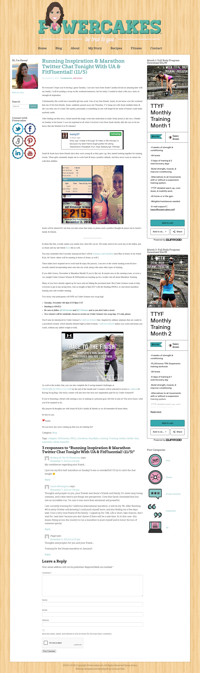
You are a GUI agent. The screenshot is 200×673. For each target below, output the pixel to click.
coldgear (52, 439)
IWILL (73, 439)
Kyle (68, 248)
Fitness (136, 48)
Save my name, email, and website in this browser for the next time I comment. (77, 634)
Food (168, 461)
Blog (58, 48)
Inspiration (171, 511)
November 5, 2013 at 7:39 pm (65, 490)
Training (113, 439)
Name (44, 600)
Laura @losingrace (60, 486)
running (103, 439)
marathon (82, 439)
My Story (95, 48)
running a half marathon (103, 254)
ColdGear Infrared (106, 324)
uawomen (47, 442)
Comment (47, 573)
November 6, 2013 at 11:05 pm (65, 540)
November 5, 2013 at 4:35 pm (65, 461)
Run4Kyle (93, 439)
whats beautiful (61, 442)
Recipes (116, 48)
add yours (77, 78)
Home (42, 48)
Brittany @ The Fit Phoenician (65, 458)
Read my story (18, 93)
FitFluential (63, 439)
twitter (122, 439)
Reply (47, 480)
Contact (156, 48)
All (167, 528)
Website (45, 620)
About (75, 48)
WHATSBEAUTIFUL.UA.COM (56, 389)
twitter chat (133, 439)
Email (44, 610)
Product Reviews (173, 494)
